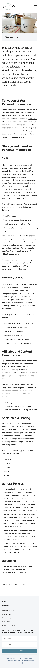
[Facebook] (17, 663)
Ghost (31, 658)
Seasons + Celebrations (9, 625)
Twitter (6, 475)
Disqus (6, 335)
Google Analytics (9, 323)
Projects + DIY (6, 614)
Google (6, 471)
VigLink (6, 343)
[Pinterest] (22, 663)
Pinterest (7, 327)
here (11, 125)
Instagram (7, 463)
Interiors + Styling (7, 618)
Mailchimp (33, 119)
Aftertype (7, 331)
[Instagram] (19, 663)
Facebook (7, 459)
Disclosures (5, 605)
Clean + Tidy (6, 622)
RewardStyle (8, 339)
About (4, 601)
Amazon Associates (11, 407)
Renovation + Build (8, 610)
